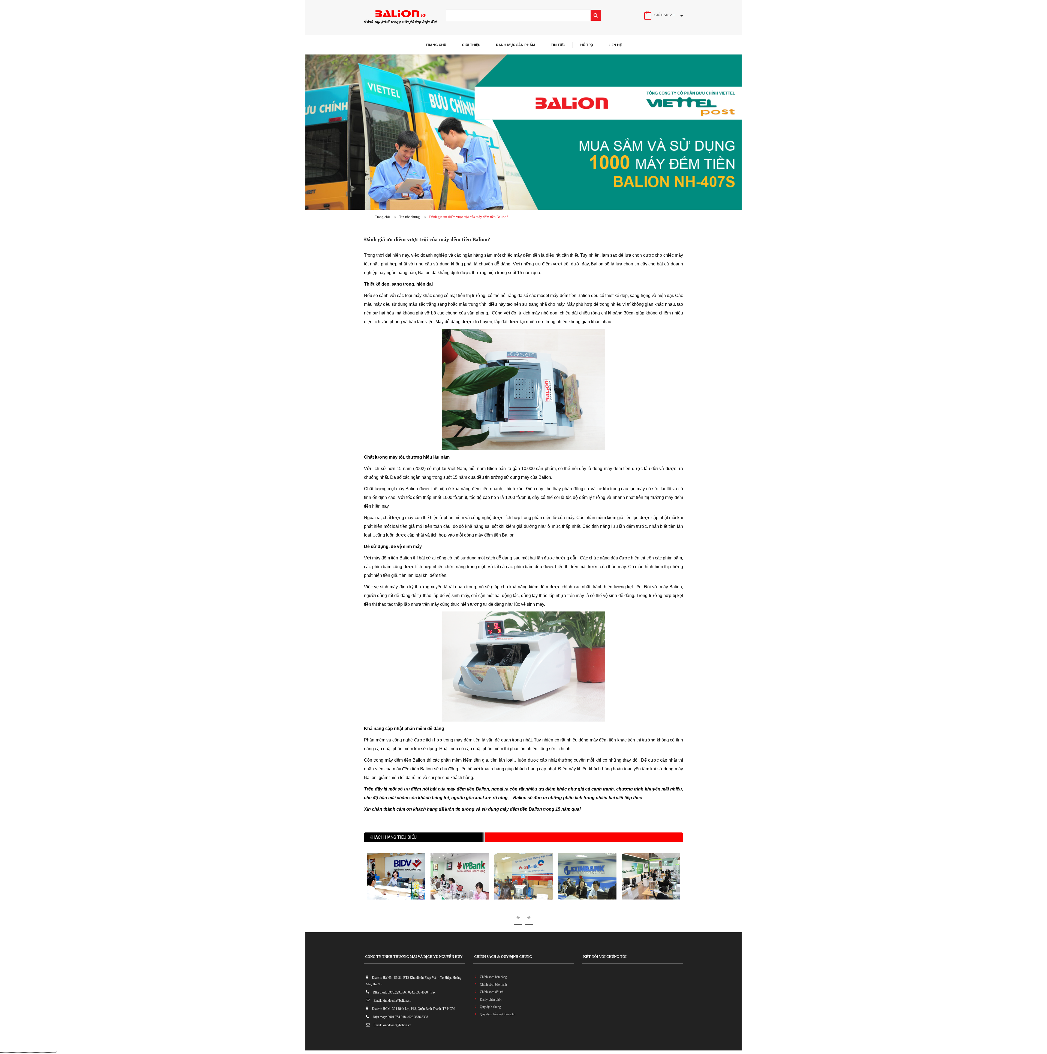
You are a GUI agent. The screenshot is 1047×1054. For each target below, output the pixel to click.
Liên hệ (615, 45)
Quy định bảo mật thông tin (497, 1014)
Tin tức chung (409, 217)
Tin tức (558, 45)
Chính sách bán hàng (493, 977)
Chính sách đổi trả (491, 992)
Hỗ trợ (586, 45)
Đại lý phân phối (490, 999)
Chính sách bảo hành (493, 984)
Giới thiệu (471, 45)
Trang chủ (436, 45)
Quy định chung (490, 1007)
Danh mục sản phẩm (515, 45)
